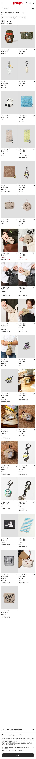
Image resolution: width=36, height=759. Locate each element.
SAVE (18, 755)
